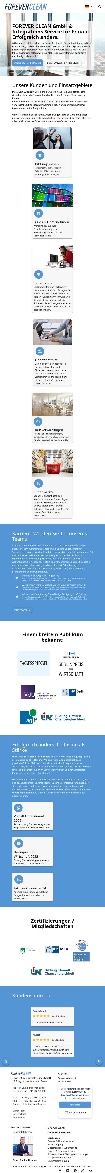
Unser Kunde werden (59, 1132)
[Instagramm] (60, 1170)
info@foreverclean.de (34, 1104)
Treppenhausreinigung (60, 1157)
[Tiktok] (83, 1170)
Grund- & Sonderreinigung (61, 1151)
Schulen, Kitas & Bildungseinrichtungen (68, 1154)
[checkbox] (75, 1112)
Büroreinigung (55, 1144)
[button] (6, 1061)
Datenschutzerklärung (75, 1098)
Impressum (19, 1117)
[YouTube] (90, 1170)
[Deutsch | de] (89, 6)
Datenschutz (19, 1113)
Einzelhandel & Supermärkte (62, 1147)
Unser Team (19, 1110)
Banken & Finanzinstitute (61, 1141)
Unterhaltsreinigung (58, 1160)
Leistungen (54, 1137)
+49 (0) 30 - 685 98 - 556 (34, 1097)
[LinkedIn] (68, 1170)
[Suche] (99, 6)
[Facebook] (75, 1170)
